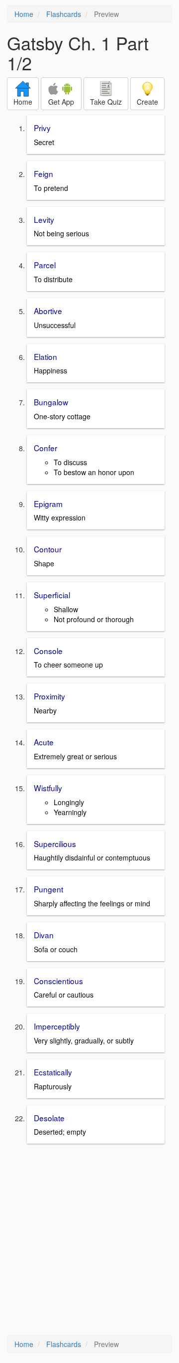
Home (23, 14)
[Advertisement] (89, 1240)
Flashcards (63, 14)
